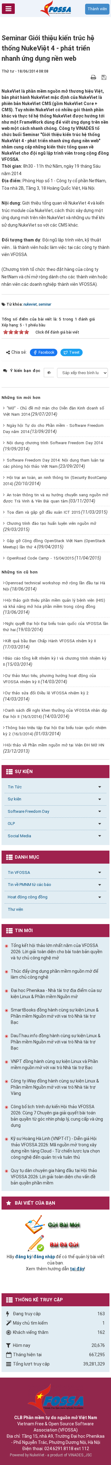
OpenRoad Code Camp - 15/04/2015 (40, 558)
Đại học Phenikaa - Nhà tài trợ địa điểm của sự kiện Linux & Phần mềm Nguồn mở (56, 993)
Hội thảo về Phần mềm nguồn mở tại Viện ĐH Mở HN (54, 745)
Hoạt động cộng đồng (27, 897)
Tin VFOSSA (19, 872)
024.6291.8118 (58, 1448)
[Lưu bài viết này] (104, 77)
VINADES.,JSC (80, 1455)
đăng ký (23, 1256)
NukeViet (37, 1455)
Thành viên (97, 9)
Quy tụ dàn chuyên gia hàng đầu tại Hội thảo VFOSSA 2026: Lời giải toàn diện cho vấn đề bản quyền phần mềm (54, 1176)
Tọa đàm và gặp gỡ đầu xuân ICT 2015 (43, 512)
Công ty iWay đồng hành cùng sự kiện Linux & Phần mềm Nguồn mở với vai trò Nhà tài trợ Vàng (55, 1087)
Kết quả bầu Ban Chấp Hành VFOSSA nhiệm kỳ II (50, 641)
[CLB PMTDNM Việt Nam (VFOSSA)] (55, 8)
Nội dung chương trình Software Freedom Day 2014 (55, 442)
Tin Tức (15, 787)
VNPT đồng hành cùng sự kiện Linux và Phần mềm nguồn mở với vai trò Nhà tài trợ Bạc (54, 1064)
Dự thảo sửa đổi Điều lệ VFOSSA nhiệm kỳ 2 (46, 693)
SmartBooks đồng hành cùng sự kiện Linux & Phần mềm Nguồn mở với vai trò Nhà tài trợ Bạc (55, 1016)
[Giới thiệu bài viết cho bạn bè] (86, 77)
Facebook (46, 352)
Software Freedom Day (28, 811)
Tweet (74, 352)
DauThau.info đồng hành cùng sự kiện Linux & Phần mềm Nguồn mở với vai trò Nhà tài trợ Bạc (56, 1042)
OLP (11, 823)
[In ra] (94, 77)
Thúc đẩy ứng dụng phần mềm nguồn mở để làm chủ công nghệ (54, 974)
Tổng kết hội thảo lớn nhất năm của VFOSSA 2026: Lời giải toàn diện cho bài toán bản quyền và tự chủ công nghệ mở (56, 951)
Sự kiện (14, 799)
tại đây (77, 1268)
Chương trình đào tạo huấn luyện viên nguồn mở (51, 523)
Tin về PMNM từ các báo (29, 884)
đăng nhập (44, 1256)
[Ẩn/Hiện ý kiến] (49, 372)
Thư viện (15, 909)
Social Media (19, 836)
